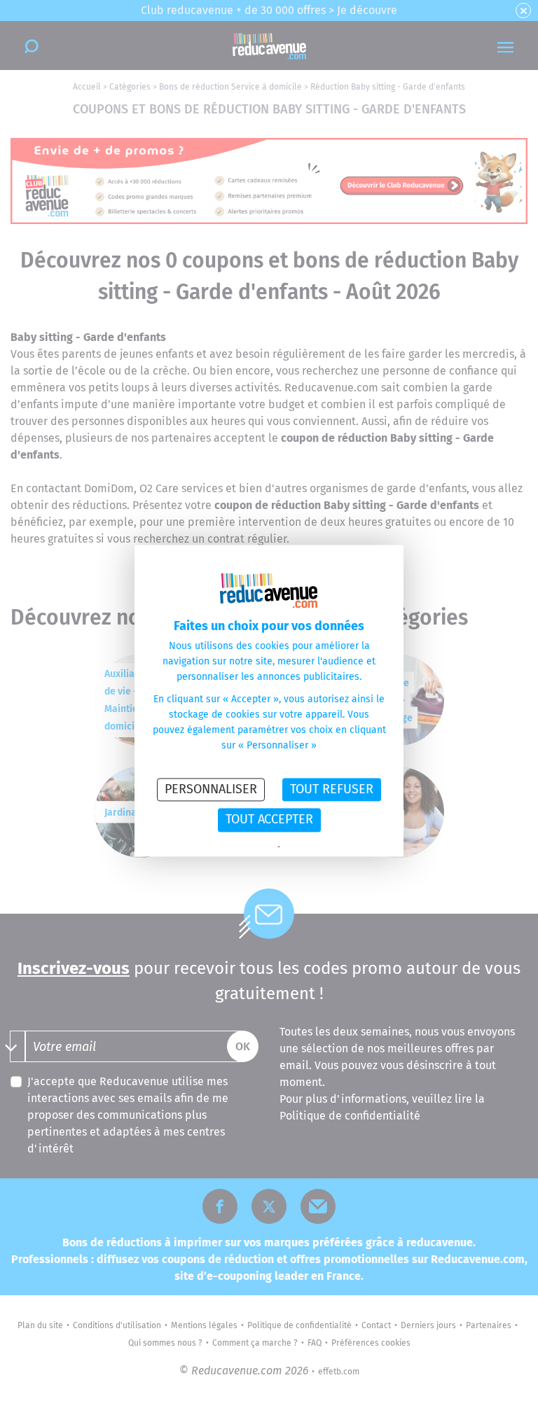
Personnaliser (211, 789)
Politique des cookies (318, 847)
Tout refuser (331, 789)
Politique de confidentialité (229, 847)
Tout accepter (269, 820)
